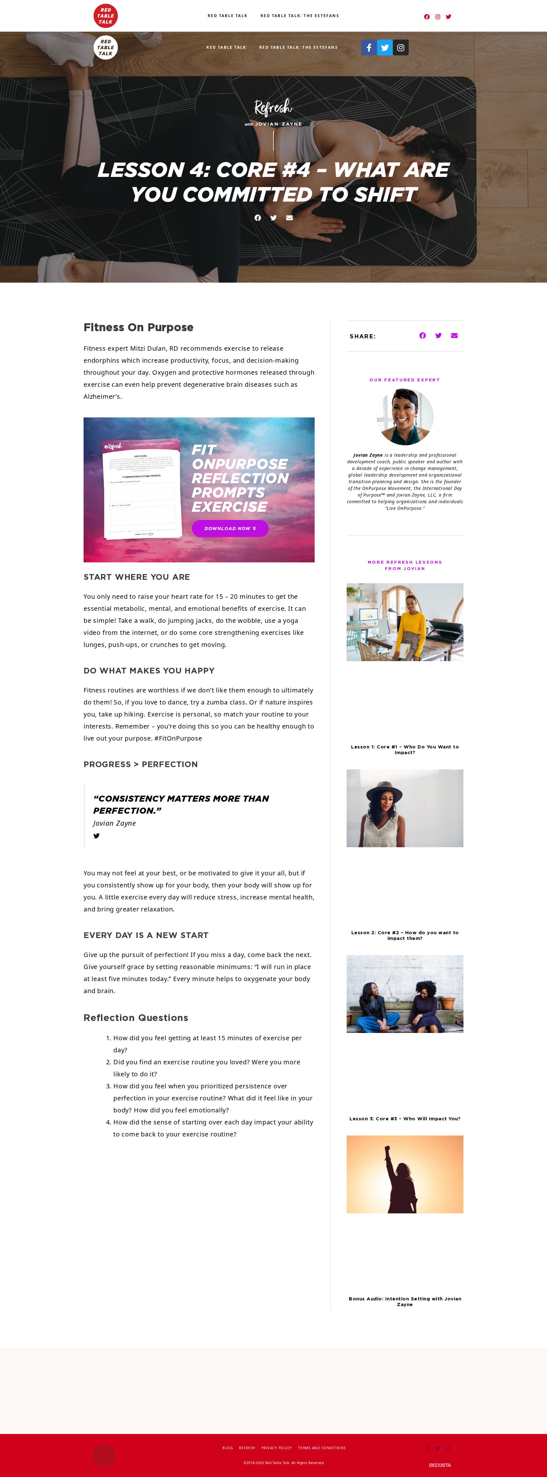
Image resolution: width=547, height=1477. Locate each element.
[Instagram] (438, 17)
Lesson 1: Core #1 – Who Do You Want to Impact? (405, 749)
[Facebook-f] (369, 47)
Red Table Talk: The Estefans (300, 15)
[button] (257, 218)
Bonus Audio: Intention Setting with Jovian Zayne (405, 1301)
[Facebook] (427, 17)
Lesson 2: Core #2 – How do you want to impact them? (405, 935)
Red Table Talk (228, 15)
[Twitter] (448, 17)
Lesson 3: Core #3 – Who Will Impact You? (405, 1118)
